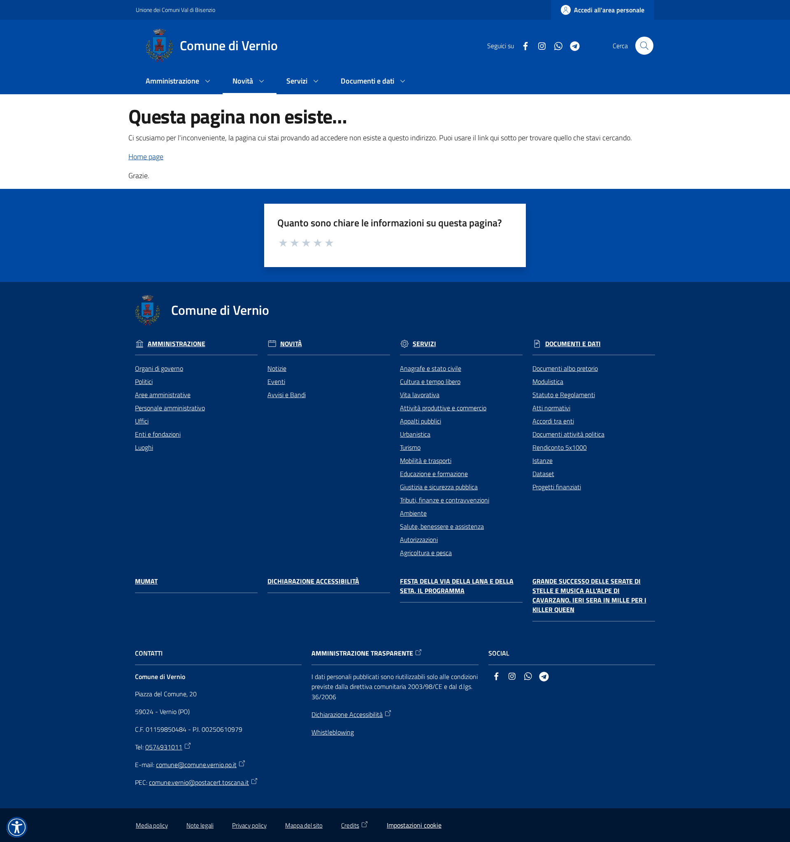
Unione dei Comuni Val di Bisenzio (175, 9)
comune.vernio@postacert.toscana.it (199, 782)
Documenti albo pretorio (565, 368)
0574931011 (163, 747)
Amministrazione (176, 344)
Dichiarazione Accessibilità (313, 581)
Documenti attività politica (568, 434)
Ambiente (413, 513)
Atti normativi (551, 408)
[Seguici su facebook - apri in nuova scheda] (522, 45)
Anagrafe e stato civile (430, 368)
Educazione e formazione (434, 474)
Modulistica (547, 381)
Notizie (276, 368)
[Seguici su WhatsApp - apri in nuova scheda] (555, 45)
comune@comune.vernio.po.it (196, 765)
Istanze (542, 460)
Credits (350, 825)
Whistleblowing (332, 732)
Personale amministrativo (170, 408)
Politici (144, 381)
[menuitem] (179, 81)
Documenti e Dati (573, 344)
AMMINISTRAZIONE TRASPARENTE (362, 653)
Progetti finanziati (556, 487)
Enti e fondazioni (158, 434)
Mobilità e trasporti (425, 460)
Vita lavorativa (419, 395)
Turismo (410, 447)
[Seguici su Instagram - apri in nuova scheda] (538, 45)
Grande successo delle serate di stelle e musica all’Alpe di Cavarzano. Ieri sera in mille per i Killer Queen (589, 595)
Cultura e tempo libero (430, 381)
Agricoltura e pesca (426, 553)
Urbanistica (415, 434)
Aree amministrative (163, 395)
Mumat (146, 581)
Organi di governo (159, 368)
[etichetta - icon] (283, 241)
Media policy (152, 825)
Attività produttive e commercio (443, 408)
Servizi (424, 344)
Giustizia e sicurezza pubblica (439, 487)
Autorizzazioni (419, 539)
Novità (291, 344)
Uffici (142, 421)
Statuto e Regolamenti (563, 395)
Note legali (200, 825)
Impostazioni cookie (414, 825)
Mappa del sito (304, 825)
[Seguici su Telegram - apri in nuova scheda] (571, 45)
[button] (644, 46)
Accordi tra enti (553, 421)
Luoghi (144, 447)
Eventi (276, 381)
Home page (145, 156)
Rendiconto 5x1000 (559, 447)
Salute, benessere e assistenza (442, 526)
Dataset (543, 474)
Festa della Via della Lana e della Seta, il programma (457, 586)
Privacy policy (249, 825)
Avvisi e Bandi (286, 395)
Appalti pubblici (420, 421)
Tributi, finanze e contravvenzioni (444, 500)
